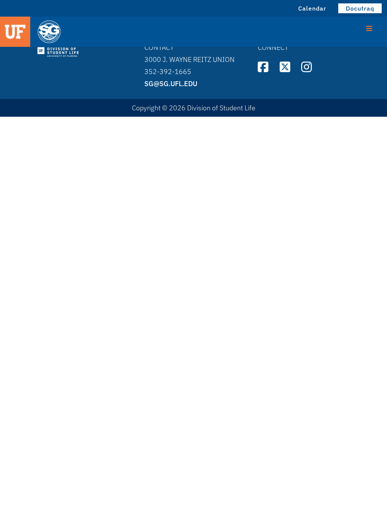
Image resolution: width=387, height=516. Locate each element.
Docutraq (360, 8)
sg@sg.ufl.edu (170, 83)
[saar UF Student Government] (85, 32)
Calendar (312, 8)
